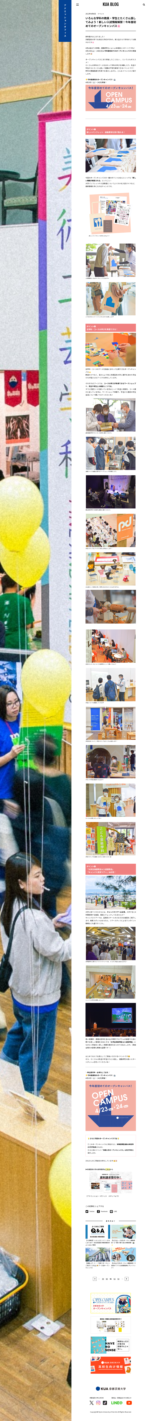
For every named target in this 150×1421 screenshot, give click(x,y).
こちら (107, 1169)
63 (118, 1279)
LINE (115, 1211)
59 (103, 1279)
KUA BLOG (111, 4)
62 (115, 1279)
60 (107, 1279)
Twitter (91, 1211)
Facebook (104, 1211)
